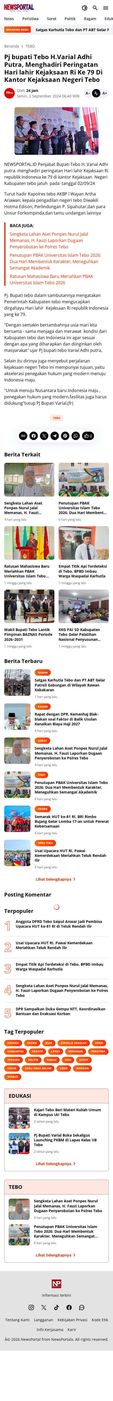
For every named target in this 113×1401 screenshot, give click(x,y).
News (9, 18)
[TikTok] (56, 1307)
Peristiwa (30, 18)
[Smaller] (88, 93)
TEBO (56, 418)
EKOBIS (43, 809)
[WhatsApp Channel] (81, 1307)
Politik (70, 18)
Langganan (43, 1319)
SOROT (42, 740)
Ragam (90, 18)
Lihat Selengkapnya (53, 879)
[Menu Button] (105, 8)
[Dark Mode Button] (84, 8)
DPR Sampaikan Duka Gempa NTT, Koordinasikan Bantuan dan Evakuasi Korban (60, 1011)
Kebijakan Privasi (73, 1319)
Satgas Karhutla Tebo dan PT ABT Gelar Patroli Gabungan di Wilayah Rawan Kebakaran (70, 685)
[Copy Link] (23, 436)
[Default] (96, 93)
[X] (44, 436)
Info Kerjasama (50, 1329)
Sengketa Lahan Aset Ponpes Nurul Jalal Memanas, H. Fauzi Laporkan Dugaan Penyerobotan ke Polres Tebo (49, 240)
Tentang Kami (17, 1319)
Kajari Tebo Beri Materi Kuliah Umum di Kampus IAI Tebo (67, 1112)
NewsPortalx (62, 1339)
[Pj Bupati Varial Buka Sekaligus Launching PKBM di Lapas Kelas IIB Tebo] (19, 1143)
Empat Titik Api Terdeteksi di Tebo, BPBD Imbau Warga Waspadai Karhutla (83, 571)
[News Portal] (19, 8)
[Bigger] (104, 93)
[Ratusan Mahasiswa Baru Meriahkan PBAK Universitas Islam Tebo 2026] (29, 543)
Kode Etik (100, 1319)
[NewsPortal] (56, 1283)
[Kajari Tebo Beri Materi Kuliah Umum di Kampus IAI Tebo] (19, 1118)
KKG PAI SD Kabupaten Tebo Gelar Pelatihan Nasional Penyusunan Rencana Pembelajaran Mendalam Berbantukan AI (83, 634)
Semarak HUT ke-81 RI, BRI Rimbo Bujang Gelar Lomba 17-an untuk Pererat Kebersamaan (72, 821)
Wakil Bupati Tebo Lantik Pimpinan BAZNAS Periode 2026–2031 (28, 634)
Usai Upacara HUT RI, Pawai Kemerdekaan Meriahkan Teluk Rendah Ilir (70, 855)
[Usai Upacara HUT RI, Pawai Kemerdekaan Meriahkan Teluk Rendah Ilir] (17, 853)
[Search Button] (95, 8)
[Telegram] (54, 436)
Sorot (51, 18)
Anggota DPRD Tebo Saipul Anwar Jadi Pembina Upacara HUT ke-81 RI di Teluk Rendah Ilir (59, 924)
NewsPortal (31, 1339)
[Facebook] (33, 436)
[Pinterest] (65, 436)
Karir (72, 1329)
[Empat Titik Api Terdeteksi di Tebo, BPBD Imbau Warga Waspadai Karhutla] (84, 543)
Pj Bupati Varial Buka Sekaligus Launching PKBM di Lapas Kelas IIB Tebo (65, 1140)
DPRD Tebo (45, 843)
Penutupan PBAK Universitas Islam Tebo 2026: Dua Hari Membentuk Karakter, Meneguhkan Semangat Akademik (55, 261)
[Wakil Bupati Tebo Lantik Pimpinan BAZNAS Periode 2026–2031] (29, 606)
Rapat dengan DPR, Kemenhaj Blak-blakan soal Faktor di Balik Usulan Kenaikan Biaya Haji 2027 (67, 719)
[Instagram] (31, 1307)
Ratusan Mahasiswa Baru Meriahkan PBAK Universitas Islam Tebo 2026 (26, 571)
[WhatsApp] (75, 436)
